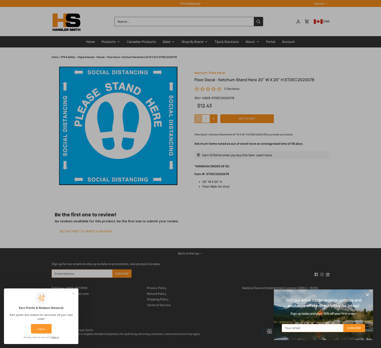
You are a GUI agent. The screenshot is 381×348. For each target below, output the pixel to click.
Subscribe (354, 328)
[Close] (367, 295)
